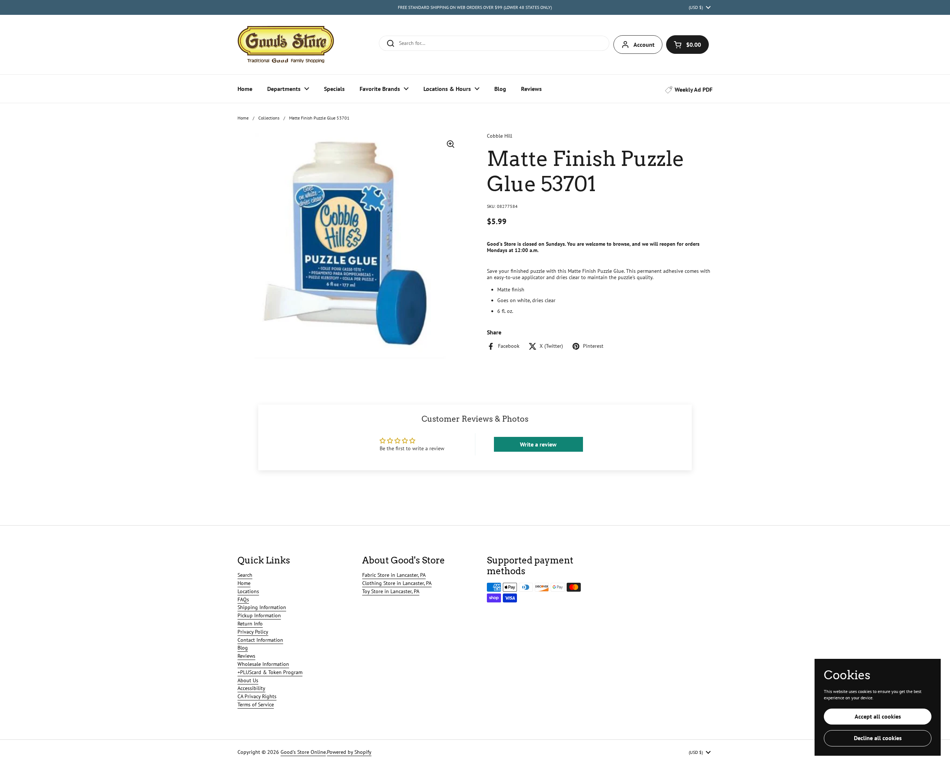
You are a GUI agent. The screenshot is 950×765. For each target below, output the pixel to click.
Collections (268, 118)
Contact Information (260, 640)
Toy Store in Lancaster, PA (390, 591)
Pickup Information (259, 615)
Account (644, 44)
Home (243, 118)
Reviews (246, 656)
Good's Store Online (303, 752)
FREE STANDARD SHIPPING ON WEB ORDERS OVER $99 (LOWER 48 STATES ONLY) (475, 7)
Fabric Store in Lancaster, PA (394, 575)
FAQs (243, 599)
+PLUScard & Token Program (270, 672)
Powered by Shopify (349, 752)
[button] (687, 44)
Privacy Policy (253, 631)
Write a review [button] (538, 444)
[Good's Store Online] (286, 44)
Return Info (250, 623)
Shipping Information (262, 607)
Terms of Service (256, 704)
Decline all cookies (878, 738)
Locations (248, 591)
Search (245, 575)
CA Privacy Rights (257, 696)
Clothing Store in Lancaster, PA (397, 583)
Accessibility (251, 688)
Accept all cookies (878, 716)
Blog (243, 647)
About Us (248, 680)
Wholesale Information (263, 664)
